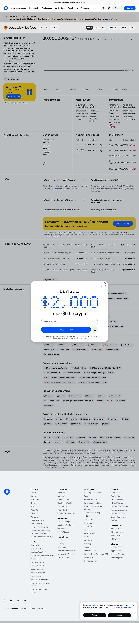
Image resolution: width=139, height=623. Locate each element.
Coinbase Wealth (64, 503)
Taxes (33, 593)
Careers (34, 496)
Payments (61, 528)
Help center (116, 493)
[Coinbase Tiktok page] (25, 600)
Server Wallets (90, 499)
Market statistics (38, 552)
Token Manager (64, 532)
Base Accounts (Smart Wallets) (93, 507)
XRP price (115, 539)
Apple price (116, 551)
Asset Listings (63, 522)
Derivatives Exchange (66, 554)
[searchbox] (54, 27)
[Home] (5, 8)
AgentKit (88, 540)
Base (86, 496)
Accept (119, 615)
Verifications (89, 533)
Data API (88, 530)
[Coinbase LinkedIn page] (11, 600)
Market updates (37, 569)
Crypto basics (36, 559)
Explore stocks (37, 548)
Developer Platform (93, 493)
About (33, 493)
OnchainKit (89, 526)
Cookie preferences (39, 527)
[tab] (89, 28)
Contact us (115, 496)
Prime (60, 540)
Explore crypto (37, 545)
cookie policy (93, 605)
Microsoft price (117, 554)
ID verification (117, 503)
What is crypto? (37, 576)
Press (33, 506)
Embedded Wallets (92, 503)
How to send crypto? (39, 589)
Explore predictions (66, 513)
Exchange (61, 547)
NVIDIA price (116, 547)
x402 (86, 516)
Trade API (88, 519)
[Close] (133, 605)
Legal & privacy (37, 520)
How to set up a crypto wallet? (40, 584)
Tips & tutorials (37, 562)
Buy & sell (61, 493)
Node (86, 537)
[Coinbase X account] (4, 600)
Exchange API (90, 551)
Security (34, 510)
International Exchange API (96, 554)
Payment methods (119, 510)
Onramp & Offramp (92, 512)
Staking (60, 544)
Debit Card (62, 510)
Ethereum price (117, 532)
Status (114, 520)
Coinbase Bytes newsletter (42, 555)
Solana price (116, 535)
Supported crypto (118, 517)
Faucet (87, 547)
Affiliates (35, 499)
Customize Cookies (124, 607)
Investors (35, 513)
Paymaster (88, 523)
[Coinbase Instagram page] (18, 600)
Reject (94, 615)
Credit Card (62, 506)
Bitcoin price (116, 528)
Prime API (88, 557)
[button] (34, 8)
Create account (117, 499)
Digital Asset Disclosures (42, 537)
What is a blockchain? (40, 580)
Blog (33, 503)
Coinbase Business (65, 525)
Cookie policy (36, 524)
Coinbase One (63, 499)
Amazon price (117, 557)
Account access (118, 513)
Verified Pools (63, 557)
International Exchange (67, 551)
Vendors (34, 517)
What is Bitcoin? (38, 573)
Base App (61, 496)
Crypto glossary (37, 566)
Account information (120, 506)
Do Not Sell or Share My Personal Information (41, 532)
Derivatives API (91, 561)
